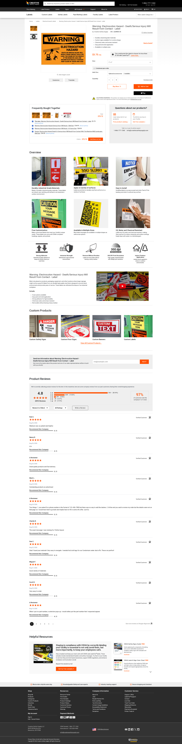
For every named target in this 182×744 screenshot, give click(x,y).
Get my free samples (65, 669)
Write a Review (80, 408)
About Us (104, 9)
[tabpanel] (130, 649)
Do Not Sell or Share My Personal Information (47, 739)
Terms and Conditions (99, 709)
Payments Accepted (131, 709)
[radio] (90, 392)
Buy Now (116, 86)
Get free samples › (139, 122)
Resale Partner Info (98, 699)
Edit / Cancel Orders (34, 719)
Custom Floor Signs (68, 339)
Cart (154, 9)
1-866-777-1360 (148, 3)
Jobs (93, 696)
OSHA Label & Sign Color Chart (134, 660)
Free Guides (63, 696)
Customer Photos (65, 707)
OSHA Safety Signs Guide (132, 644)
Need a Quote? (148, 43)
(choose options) (39, 123)
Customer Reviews (65, 705)
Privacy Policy (31, 739)
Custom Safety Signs (37, 339)
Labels (57, 9)
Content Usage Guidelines (100, 705)
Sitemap (62, 709)
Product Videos (64, 703)
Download (126, 654)
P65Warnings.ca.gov (136, 99)
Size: (94, 61)
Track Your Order (130, 703)
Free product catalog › (120, 122)
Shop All (30, 694)
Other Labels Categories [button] (145, 14)
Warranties (128, 707)
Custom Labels (47, 15)
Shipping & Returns (130, 705)
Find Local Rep (96, 701)
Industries (31, 703)
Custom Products (40, 310)
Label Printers (45, 9)
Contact (127, 699)
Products (30, 696)
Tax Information (97, 703)
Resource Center (65, 694)
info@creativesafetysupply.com (137, 130)
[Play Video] (34, 36)
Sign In (147, 9)
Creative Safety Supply (43, 741)
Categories (31, 699)
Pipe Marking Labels (80, 15)
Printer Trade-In (129, 711)
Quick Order (139, 9)
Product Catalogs (65, 701)
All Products (78, 9)
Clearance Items (33, 709)
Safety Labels (62, 15)
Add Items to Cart (95, 139)
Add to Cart (144, 86)
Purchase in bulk (148, 80)
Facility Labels (98, 15)
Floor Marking (31, 9)
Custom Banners (98, 339)
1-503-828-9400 (73, 728)
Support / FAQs (129, 694)
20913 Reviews (42, 401)
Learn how (134, 55)
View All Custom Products (90, 343)
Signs (67, 9)
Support (93, 9)
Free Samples (64, 699)
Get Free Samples (132, 5)
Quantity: (95, 79)
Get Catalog (122, 5)
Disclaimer (95, 711)
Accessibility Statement (99, 707)
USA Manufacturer (103, 729)
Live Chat (127, 701)
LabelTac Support (130, 696)
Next (151, 672)
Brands (30, 705)
